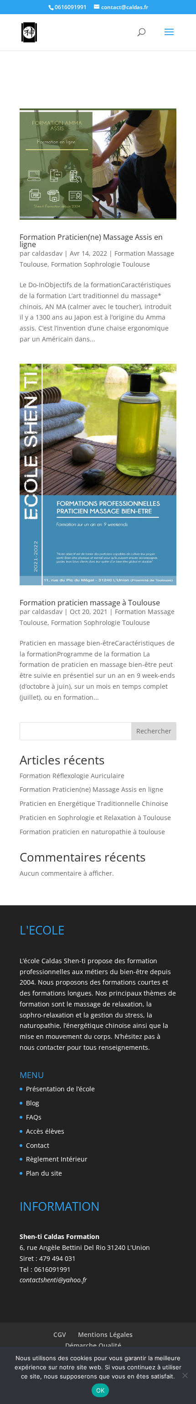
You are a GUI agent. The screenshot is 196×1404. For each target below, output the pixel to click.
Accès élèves (45, 1131)
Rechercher (153, 731)
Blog (32, 1103)
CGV (59, 1334)
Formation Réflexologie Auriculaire (72, 775)
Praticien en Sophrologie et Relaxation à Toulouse (95, 817)
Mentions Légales (105, 1334)
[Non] (184, 1375)
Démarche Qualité (93, 1345)
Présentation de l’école (60, 1088)
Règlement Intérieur (57, 1159)
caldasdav (47, 253)
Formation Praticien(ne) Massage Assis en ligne (91, 240)
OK (100, 1390)
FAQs (33, 1117)
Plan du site (44, 1173)
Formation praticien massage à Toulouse (90, 603)
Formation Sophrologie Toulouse (100, 264)
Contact (37, 1145)
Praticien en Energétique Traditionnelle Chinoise (94, 803)
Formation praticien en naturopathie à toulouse (92, 831)
